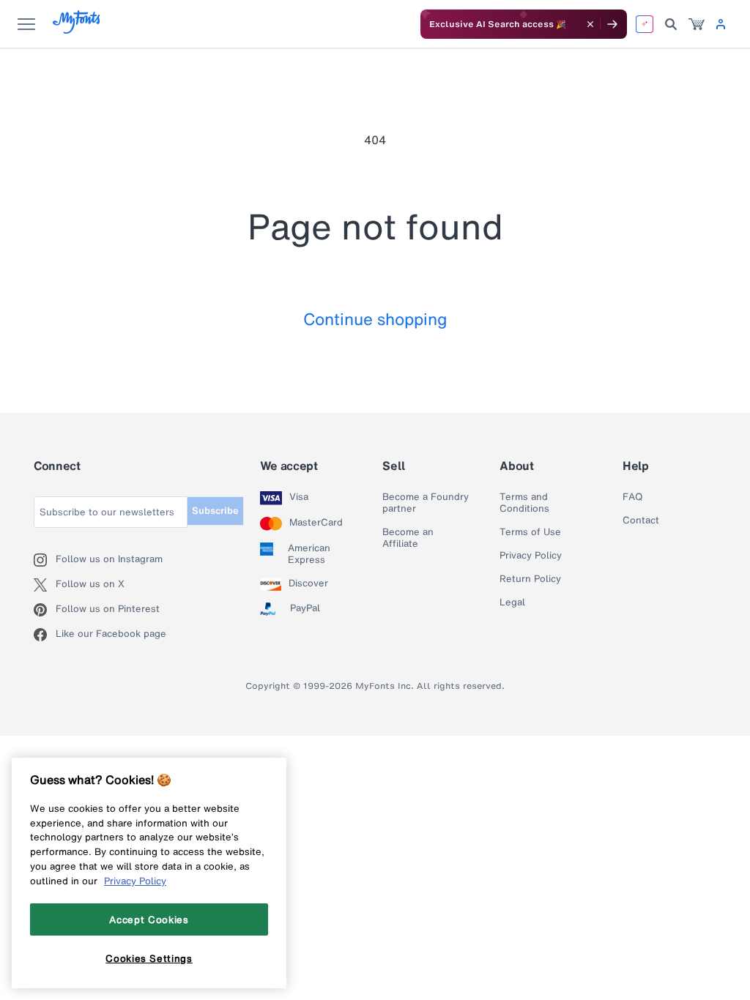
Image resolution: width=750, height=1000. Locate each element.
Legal (512, 602)
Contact (641, 520)
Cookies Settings (149, 958)
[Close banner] (590, 24)
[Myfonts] (77, 29)
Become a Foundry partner (425, 503)
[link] (696, 24)
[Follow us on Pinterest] (45, 609)
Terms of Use (530, 532)
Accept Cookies (148, 919)
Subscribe (215, 511)
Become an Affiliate (408, 538)
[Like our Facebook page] (45, 634)
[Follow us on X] (45, 585)
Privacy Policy (531, 555)
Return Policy (530, 579)
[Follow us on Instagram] (45, 560)
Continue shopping (375, 319)
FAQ (632, 497)
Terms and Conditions (524, 503)
